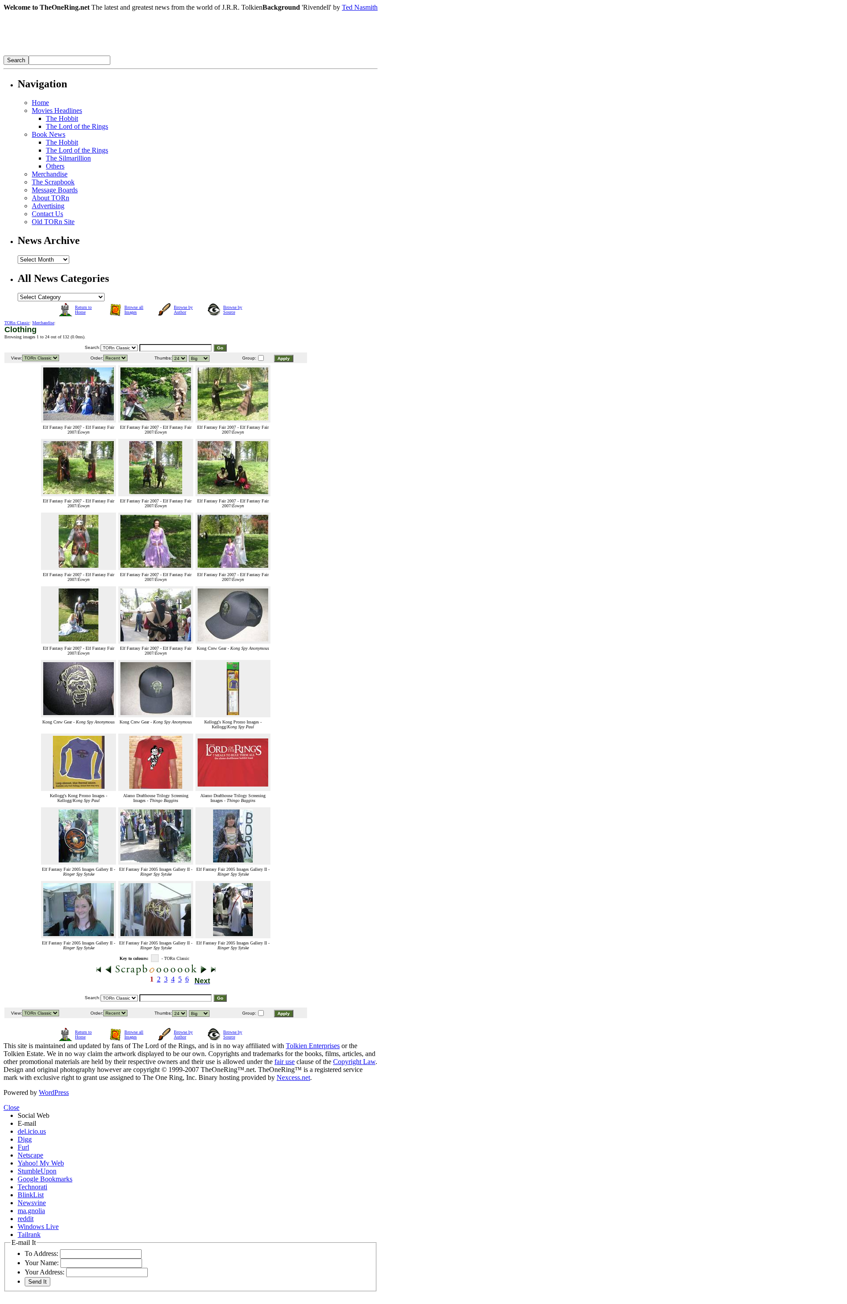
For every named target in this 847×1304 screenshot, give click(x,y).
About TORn (50, 198)
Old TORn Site (53, 221)
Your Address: (44, 1272)
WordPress (54, 1092)
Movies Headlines (57, 110)
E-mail (27, 1123)
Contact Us (47, 213)
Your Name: (42, 1263)
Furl (23, 1147)
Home (40, 102)
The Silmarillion (68, 158)
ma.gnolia (31, 1210)
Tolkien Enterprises (313, 1045)
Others (55, 166)
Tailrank (29, 1234)
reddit (26, 1218)
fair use (284, 1061)
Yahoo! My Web (41, 1163)
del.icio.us (32, 1131)
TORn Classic (17, 322)
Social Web (33, 1115)
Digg (25, 1139)
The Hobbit (62, 118)
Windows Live (38, 1226)
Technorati (32, 1187)
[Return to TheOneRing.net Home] (136, 53)
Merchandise (49, 174)
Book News (48, 134)
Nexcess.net (293, 1077)
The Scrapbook (53, 182)
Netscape (30, 1155)
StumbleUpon (37, 1171)
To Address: (41, 1253)
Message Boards (55, 190)
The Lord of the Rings (77, 126)
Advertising (48, 206)
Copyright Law (354, 1061)
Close (11, 1107)
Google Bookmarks (45, 1179)
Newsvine (32, 1203)
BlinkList (31, 1195)
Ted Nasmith (360, 7)
